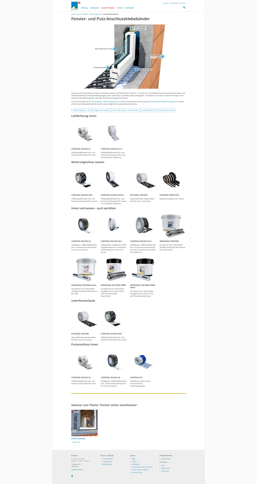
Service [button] (119, 8)
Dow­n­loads (135, 464)
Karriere (183, 3)
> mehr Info (75, 442)
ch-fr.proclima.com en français (142, 467)
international (174, 3)
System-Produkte (108, 8)
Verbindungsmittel (95, 14)
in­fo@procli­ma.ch (77, 470)
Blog (133, 459)
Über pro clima (137, 472)
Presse (134, 461)
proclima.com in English (140, 470)
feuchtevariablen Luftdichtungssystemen (104, 101)
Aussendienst (107, 461)
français (165, 3)
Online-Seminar (78, 438)
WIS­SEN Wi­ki (165, 459)
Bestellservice (107, 464)
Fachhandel (129, 8)
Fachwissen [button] (94, 8)
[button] (184, 7)
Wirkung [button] (84, 8)
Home (73, 14)
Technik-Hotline (108, 459)
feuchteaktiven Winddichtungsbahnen (163, 101)
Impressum (165, 471)
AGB (162, 465)
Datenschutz (165, 468)
